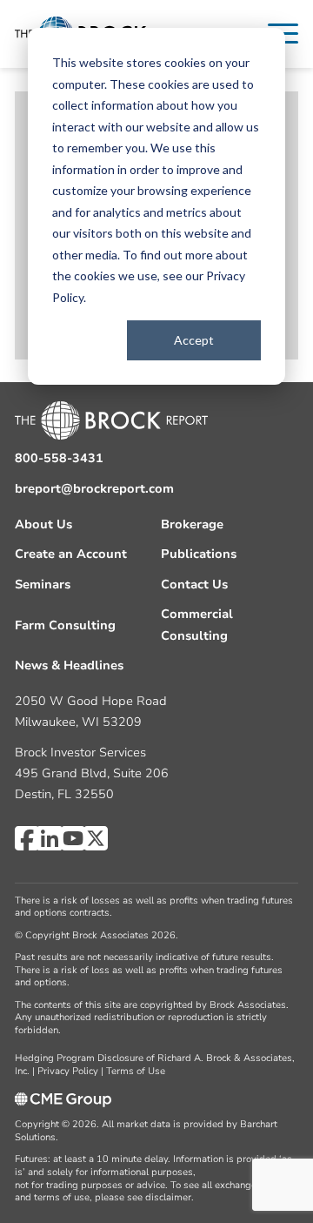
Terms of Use (135, 1071)
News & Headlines (69, 665)
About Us (43, 524)
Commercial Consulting (197, 624)
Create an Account (71, 554)
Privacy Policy (67, 1071)
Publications (198, 554)
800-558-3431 (59, 458)
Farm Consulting (65, 625)
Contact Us (194, 584)
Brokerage (192, 524)
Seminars (42, 584)
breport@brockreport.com (94, 488)
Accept (194, 340)
